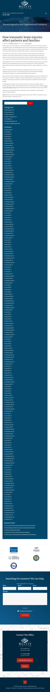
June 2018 (8, 341)
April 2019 (8, 318)
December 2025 (9, 147)
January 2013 (9, 481)
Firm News (8, 119)
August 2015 (8, 411)
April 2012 (8, 501)
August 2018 (8, 337)
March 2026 (8, 141)
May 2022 (8, 244)
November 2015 (9, 404)
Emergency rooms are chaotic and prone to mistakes (18, 532)
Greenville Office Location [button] (25, 660)
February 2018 (9, 350)
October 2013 (9, 460)
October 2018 (9, 332)
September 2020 (9, 280)
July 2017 (8, 366)
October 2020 (9, 278)
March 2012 (8, 503)
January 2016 (9, 400)
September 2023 (9, 208)
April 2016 (8, 393)
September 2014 (9, 436)
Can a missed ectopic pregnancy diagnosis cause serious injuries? (20, 525)
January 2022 (9, 253)
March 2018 (8, 348)
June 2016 (8, 388)
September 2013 (9, 463)
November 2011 (9, 512)
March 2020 (8, 294)
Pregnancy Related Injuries (12, 123)
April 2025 (8, 165)
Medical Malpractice (10, 121)
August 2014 (8, 438)
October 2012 (9, 487)
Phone (34, 585)
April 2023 (8, 219)
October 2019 (9, 305)
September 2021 (9, 262)
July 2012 (8, 494)
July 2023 (8, 213)
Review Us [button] (25, 666)
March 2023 (8, 222)
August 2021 (8, 264)
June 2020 (8, 287)
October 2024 (9, 179)
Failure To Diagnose (10, 116)
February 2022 (9, 251)
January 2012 (9, 508)
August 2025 (8, 156)
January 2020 (9, 298)
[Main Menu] (46, 13)
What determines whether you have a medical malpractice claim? (20, 527)
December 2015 (9, 402)
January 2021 (9, 273)
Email (20, 585)
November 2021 (9, 258)
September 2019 (9, 307)
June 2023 (8, 215)
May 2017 (8, 370)
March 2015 (8, 422)
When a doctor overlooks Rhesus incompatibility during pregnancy (21, 534)
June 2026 (8, 134)
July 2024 (8, 186)
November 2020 (9, 276)
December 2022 (9, 228)
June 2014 (8, 442)
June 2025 (8, 161)
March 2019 (8, 321)
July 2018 (8, 339)
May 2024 (8, 190)
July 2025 (8, 159)
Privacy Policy (20, 688)
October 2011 (9, 514)
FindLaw (42, 688)
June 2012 (8, 496)
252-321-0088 (5, 15)
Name (4, 585)
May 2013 (8, 472)
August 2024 (8, 183)
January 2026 (9, 145)
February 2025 (9, 170)
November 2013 (9, 458)
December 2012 (9, 483)
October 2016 (9, 379)
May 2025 (8, 163)
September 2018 (9, 334)
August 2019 (8, 309)
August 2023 (8, 210)
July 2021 (8, 267)
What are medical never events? (13, 530)
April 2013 (8, 474)
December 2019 (9, 300)
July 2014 (8, 440)
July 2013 (8, 467)
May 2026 (8, 136)
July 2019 (8, 312)
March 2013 (8, 476)
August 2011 (8, 519)
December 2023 (9, 201)
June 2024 (8, 188)
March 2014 (8, 449)
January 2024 (9, 199)
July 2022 (8, 240)
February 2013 (9, 478)
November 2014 (9, 431)
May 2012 (8, 499)
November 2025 (9, 150)
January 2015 (9, 427)
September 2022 (9, 235)
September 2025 (9, 154)
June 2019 (8, 314)
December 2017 (9, 355)
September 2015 (9, 409)
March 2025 (8, 168)
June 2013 (8, 469)
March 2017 (8, 375)
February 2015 (9, 424)
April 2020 (8, 291)
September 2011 (9, 517)
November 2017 (9, 357)
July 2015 (8, 413)
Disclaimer (25, 608)
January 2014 (9, 454)
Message (5, 591)
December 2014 (9, 429)
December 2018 (9, 328)
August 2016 (8, 384)
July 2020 (8, 285)
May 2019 (8, 316)
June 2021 (8, 269)
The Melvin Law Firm (13, 43)
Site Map (14, 688)
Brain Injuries (28, 43)
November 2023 (9, 204)
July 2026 (8, 132)
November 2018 (9, 330)
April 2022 (8, 246)
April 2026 (8, 138)
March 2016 (8, 395)
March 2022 (8, 249)
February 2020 (9, 296)
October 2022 (9, 233)
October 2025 (9, 152)
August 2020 (8, 282)
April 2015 (8, 420)
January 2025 (9, 172)
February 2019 (9, 323)
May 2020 (8, 289)
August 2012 (8, 492)
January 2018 (9, 352)
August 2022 (8, 237)
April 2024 (8, 192)
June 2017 (8, 368)
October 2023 (9, 206)
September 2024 (9, 181)
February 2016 (9, 397)
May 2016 (8, 391)
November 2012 (9, 485)
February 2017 (9, 377)
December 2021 (9, 255)
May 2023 (8, 217)
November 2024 (9, 177)
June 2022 (8, 242)
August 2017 (8, 364)
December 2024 (9, 174)
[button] (49, 683)
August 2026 (8, 129)
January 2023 (9, 226)
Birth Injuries (9, 110)
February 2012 (9, 505)
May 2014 (8, 445)
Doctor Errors (9, 114)
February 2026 (9, 143)
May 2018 (8, 343)
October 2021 (9, 260)
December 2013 (9, 456)
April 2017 (8, 373)
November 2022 (9, 231)
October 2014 (9, 433)
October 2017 (9, 359)
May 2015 (8, 418)
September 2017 (9, 361)
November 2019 (9, 303)
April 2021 (8, 271)
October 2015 (9, 406)
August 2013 (8, 465)
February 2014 (9, 451)
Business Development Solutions (31, 688)
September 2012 (9, 490)
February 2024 (9, 197)
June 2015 (8, 415)
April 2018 (8, 346)
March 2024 (8, 195)
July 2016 (8, 386)
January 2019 (9, 325)
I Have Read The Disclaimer (26, 611)
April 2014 (8, 447)
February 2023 (9, 224)
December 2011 (9, 510)
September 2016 (9, 382)
